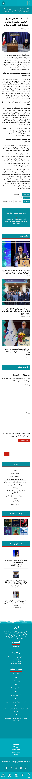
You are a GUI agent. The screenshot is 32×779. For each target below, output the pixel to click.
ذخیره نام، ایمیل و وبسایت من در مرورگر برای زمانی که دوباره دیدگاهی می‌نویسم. (16, 434)
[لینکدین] (21, 768)
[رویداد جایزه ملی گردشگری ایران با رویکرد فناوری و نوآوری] (16, 531)
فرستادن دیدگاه (24, 440)
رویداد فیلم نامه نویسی (15, 485)
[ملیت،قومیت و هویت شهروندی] (24, 523)
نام (29, 404)
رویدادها (15, 488)
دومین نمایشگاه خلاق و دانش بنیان (15, 482)
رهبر (16, 201)
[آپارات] (25, 768)
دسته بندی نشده (15, 476)
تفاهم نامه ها (15, 473)
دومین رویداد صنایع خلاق (15, 479)
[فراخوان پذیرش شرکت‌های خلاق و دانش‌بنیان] (24, 531)
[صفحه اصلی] (28, 9)
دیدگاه (27, 385)
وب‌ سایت (27, 422)
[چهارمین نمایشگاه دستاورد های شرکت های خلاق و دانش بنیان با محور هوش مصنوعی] (8, 531)
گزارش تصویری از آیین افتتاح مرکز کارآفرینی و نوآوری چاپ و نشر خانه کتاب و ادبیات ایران (16, 582)
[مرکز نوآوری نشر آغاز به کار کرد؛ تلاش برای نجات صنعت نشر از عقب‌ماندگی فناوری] (16, 594)
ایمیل (28, 413)
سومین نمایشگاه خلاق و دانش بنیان (15, 497)
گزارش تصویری (23, 316)
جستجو (7, 454)
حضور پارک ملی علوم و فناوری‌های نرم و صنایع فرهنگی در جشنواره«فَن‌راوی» (16, 562)
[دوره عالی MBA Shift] (16, 523)
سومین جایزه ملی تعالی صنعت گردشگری (15, 491)
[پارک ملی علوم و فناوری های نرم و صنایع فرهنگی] (28, 3)
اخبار (21, 198)
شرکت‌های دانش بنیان (7, 201)
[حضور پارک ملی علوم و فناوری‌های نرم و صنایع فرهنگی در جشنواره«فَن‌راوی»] (16, 553)
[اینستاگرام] (16, 768)
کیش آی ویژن (15, 501)
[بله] (6, 768)
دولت (20, 201)
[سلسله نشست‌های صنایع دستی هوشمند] (8, 523)
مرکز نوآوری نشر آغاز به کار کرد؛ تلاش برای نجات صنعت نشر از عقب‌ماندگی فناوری (16, 603)
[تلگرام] (11, 768)
